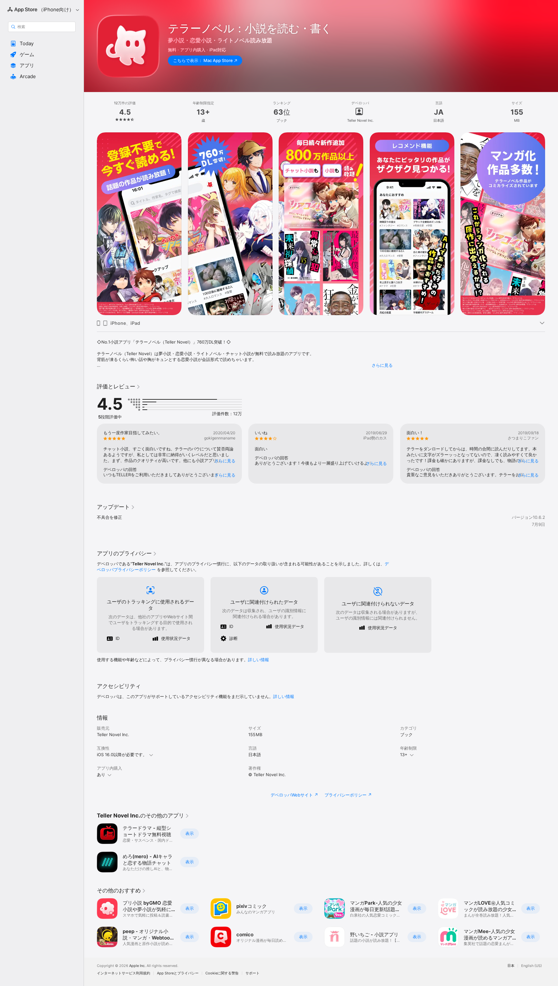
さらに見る (382, 365)
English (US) (531, 966)
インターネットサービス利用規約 (123, 973)
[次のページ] (551, 223)
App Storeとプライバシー (178, 973)
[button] (41, 43)
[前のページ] (90, 223)
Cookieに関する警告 (222, 973)
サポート (252, 973)
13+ (404, 754)
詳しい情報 (258, 659)
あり (101, 774)
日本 (510, 966)
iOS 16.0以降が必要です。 (122, 754)
